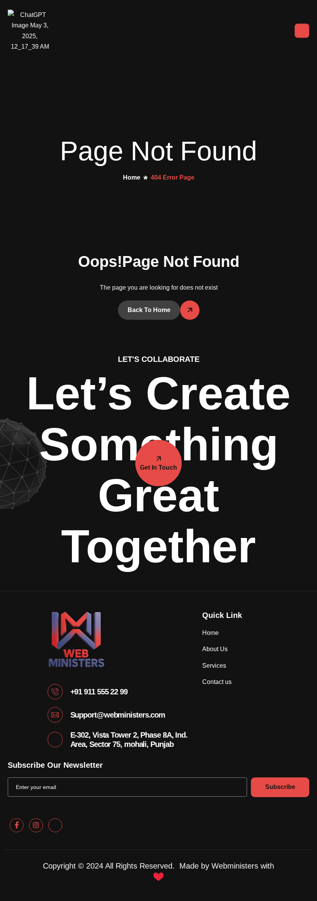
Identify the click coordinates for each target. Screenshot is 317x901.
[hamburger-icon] (302, 30)
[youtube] (55, 825)
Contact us (217, 682)
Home (210, 633)
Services (214, 665)
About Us (215, 649)
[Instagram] (36, 825)
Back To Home (149, 310)
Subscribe (280, 787)
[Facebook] (17, 825)
